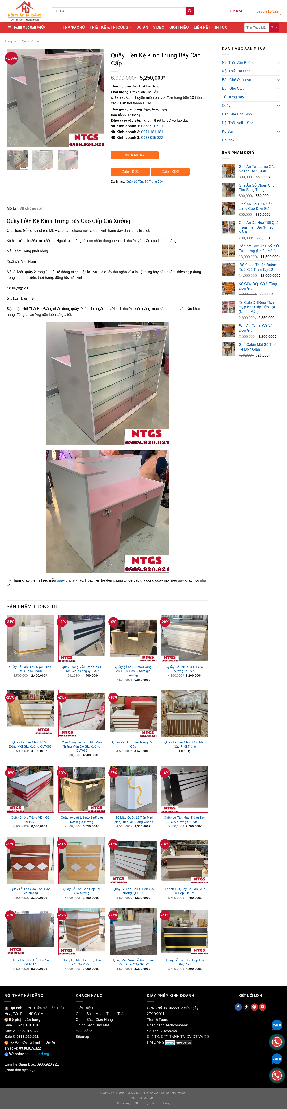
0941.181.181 (152, 132)
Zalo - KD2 (170, 172)
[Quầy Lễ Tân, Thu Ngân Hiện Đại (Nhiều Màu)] (30, 638)
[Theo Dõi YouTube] (262, 1007)
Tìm (274, 27)
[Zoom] (12, 141)
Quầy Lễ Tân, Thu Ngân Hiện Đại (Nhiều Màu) (30, 669)
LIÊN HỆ (201, 27)
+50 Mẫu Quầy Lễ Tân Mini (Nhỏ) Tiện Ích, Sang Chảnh (133, 820)
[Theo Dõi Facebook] (238, 1007)
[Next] (97, 98)
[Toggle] (278, 62)
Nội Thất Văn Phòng (238, 62)
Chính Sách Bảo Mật (92, 1025)
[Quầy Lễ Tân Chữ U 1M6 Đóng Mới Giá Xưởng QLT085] (30, 713)
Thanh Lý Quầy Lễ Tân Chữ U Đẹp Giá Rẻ (185, 891)
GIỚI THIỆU (179, 27)
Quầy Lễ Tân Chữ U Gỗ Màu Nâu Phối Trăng (184, 744)
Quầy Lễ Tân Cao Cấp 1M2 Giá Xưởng (30, 891)
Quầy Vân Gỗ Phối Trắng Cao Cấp (133, 744)
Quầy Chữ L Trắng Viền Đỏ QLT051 (30, 820)
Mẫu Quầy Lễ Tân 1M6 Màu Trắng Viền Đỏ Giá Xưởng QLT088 (82, 746)
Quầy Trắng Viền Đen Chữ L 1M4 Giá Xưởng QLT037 (82, 669)
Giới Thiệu (84, 1008)
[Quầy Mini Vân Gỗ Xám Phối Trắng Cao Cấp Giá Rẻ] (133, 931)
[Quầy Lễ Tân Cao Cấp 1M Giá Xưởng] (81, 860)
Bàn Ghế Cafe (233, 88)
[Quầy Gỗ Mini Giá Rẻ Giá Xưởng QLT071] (184, 638)
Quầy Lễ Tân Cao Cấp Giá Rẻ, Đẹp (185, 962)
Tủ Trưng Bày (233, 97)
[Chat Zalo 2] (277, 1058)
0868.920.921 (152, 126)
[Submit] (190, 11)
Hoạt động (84, 1031)
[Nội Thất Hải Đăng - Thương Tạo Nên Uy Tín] (24, 11)
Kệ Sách (229, 131)
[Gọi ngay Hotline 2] (277, 1075)
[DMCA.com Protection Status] (178, 1042)
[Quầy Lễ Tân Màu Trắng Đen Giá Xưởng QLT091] (184, 789)
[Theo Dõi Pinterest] (254, 1007)
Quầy (226, 106)
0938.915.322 (267, 11)
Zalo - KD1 (130, 172)
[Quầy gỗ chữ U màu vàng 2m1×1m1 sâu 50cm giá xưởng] (133, 638)
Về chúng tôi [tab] (31, 208)
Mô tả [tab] (11, 208)
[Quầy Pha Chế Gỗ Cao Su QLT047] (30, 931)
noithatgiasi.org (37, 1054)
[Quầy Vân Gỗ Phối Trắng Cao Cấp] (133, 713)
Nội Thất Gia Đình (236, 71)
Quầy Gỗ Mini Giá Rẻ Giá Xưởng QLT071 (185, 669)
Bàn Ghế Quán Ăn (236, 80)
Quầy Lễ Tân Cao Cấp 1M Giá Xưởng (81, 891)
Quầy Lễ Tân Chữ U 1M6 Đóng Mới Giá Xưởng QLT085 (30, 744)
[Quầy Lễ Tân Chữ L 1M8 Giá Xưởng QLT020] (133, 860)
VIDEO (158, 27)
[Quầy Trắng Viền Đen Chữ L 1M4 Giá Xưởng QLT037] (81, 638)
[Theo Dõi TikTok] (246, 1007)
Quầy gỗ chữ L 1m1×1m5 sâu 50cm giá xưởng (82, 820)
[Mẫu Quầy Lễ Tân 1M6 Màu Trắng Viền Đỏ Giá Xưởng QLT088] (81, 713)
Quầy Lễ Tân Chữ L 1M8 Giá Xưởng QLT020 (133, 891)
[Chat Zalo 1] (277, 1025)
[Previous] (14, 98)
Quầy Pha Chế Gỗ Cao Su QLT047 (30, 962)
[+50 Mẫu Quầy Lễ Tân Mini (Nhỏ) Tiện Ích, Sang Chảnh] (133, 789)
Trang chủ (10, 41)
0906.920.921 (48, 1064)
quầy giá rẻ (66, 580)
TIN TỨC (220, 27)
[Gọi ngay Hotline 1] (277, 1041)
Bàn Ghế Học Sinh (237, 114)
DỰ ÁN (142, 27)
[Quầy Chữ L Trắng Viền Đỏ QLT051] (30, 789)
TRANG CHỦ (74, 27)
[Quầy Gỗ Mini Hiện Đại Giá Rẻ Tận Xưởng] (81, 931)
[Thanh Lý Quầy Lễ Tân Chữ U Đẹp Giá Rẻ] (184, 860)
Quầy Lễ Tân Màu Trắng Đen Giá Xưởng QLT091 (185, 820)
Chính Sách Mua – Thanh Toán (100, 1014)
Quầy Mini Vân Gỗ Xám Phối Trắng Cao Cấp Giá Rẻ (133, 962)
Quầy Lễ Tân (30, 41)
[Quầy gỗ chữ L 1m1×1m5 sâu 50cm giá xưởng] (81, 789)
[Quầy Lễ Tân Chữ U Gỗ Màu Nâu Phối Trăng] (184, 713)
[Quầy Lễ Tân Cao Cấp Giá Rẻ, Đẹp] (184, 931)
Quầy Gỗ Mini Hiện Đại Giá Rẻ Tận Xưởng (82, 962)
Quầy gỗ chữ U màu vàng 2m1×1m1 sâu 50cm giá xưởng (133, 671)
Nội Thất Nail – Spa (237, 123)
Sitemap (82, 1037)
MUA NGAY (135, 155)
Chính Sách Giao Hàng (94, 1020)
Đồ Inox (228, 140)
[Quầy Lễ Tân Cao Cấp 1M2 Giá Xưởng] (30, 860)
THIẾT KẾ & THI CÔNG (109, 27)
